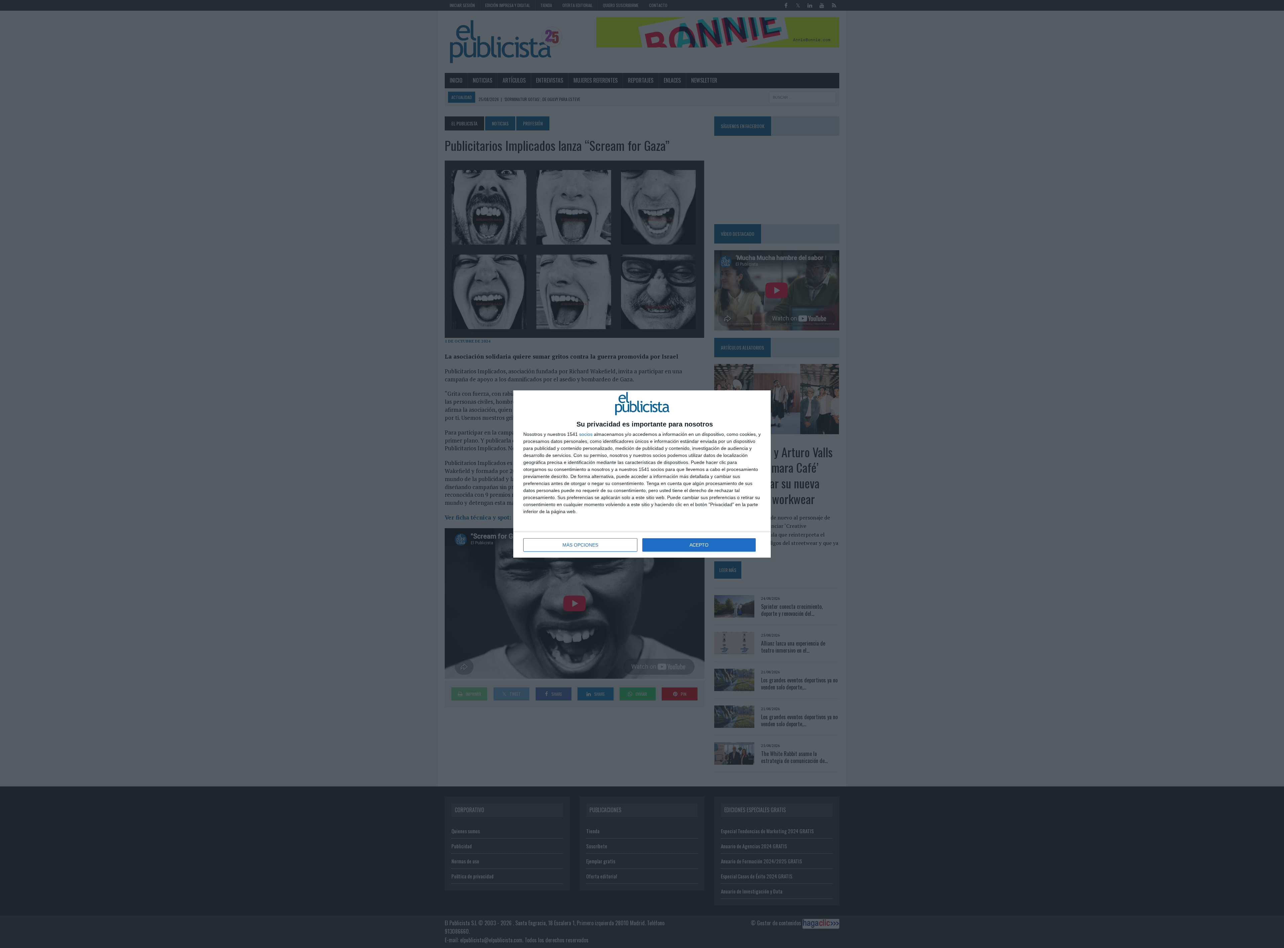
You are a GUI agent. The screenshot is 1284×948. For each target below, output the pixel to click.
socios (586, 434)
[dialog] (642, 473)
